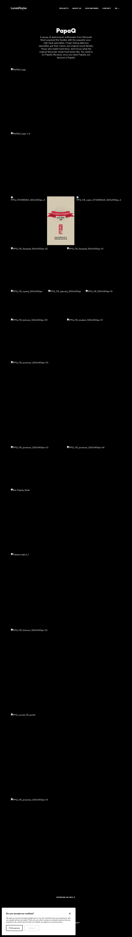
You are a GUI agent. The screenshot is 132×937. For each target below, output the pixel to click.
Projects (64, 8)
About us (76, 8)
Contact (106, 8)
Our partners (92, 8)
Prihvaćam (14, 928)
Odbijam (31, 928)
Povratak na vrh (64, 897)
